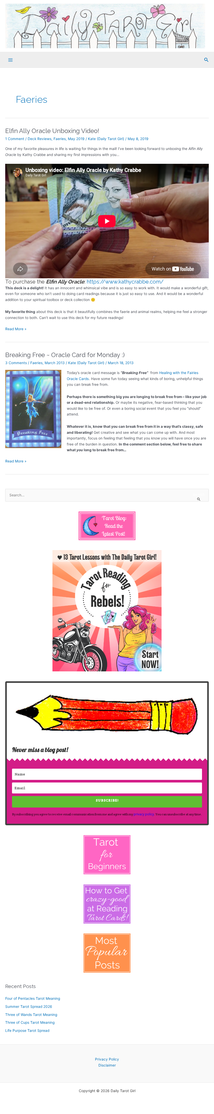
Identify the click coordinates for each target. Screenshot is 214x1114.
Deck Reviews (39, 139)
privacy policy (144, 814)
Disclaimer (107, 1065)
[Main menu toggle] (10, 60)
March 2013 (55, 363)
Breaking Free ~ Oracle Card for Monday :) (65, 355)
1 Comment (14, 139)
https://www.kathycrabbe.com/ (125, 282)
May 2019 (76, 139)
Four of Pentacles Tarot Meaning (32, 998)
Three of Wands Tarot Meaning (31, 1015)
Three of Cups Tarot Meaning (30, 1022)
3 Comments (16, 363)
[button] (206, 60)
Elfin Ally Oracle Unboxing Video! (52, 131)
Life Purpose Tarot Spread (27, 1030)
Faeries (60, 139)
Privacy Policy (107, 1059)
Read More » (15, 329)
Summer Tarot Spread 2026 (28, 1006)
